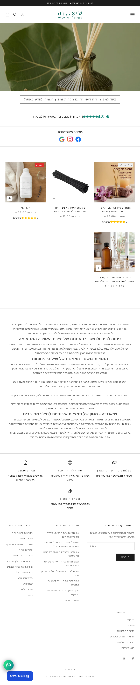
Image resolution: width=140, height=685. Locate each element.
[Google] (62, 139)
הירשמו (125, 557)
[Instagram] (70, 139)
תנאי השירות (128, 648)
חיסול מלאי (27, 589)
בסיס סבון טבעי (25, 578)
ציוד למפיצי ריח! (24, 572)
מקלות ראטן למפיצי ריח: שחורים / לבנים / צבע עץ (70, 209)
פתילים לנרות (26, 550)
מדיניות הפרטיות (126, 631)
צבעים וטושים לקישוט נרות (19, 561)
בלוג (30, 595)
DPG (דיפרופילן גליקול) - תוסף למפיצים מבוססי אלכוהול (114, 279)
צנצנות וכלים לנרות (23, 555)
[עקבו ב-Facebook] (133, 658)
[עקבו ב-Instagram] (124, 658)
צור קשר (130, 619)
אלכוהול (25, 207)
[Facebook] (78, 139)
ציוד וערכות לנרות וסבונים (19, 566)
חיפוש (131, 625)
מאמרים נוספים (71, 600)
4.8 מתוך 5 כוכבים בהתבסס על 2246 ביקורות (56, 117)
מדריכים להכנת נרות (22, 533)
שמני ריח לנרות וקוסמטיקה (19, 544)
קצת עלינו (28, 583)
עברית (71, 669)
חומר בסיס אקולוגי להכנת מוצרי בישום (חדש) (114, 209)
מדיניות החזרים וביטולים (122, 636)
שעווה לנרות (26, 538)
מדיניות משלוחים (126, 642)
